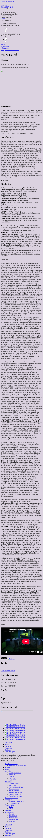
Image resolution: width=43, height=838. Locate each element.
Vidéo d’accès (13, 819)
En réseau (12, 778)
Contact (11, 814)
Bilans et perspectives (15, 794)
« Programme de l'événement (10, 50)
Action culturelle (14, 791)
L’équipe (11, 776)
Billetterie (8, 810)
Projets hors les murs (15, 796)
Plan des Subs (13, 817)
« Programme (5, 46)
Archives (7, 750)
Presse (7, 744)
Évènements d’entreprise (16, 801)
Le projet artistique (15, 773)
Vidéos (11, 808)
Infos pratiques (9, 812)
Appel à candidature (11, 764)
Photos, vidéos (9, 805)
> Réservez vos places (8, 671)
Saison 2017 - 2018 (7, 6)
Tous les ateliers (14, 783)
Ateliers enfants (14, 789)
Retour (3, 44)
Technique (8, 746)
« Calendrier (5, 48)
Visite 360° (12, 780)
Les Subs (8, 771)
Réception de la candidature (17, 765)
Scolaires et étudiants (15, 792)
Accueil (7, 767)
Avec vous (8, 782)
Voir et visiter (13, 785)
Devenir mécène (14, 803)
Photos (11, 807)
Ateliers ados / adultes (16, 787)
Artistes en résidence (11, 798)
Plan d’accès (13, 816)
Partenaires (8, 748)
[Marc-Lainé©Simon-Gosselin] (15, 725)
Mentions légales (10, 751)
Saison (7, 769)
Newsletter (8, 743)
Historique (12, 774)
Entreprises (8, 799)
